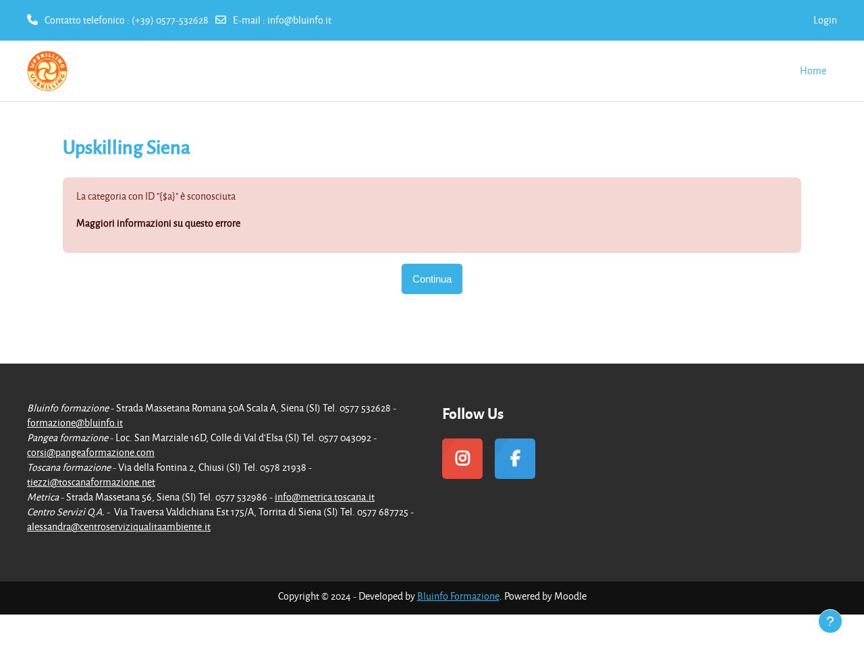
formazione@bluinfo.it (75, 423)
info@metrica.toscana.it (325, 497)
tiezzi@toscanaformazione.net (91, 482)
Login (825, 20)
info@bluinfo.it (299, 20)
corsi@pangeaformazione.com (91, 452)
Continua (432, 279)
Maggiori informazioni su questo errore (158, 223)
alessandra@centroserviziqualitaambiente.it (119, 526)
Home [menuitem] (813, 70)
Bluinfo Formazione (458, 596)
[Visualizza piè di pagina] (830, 621)
